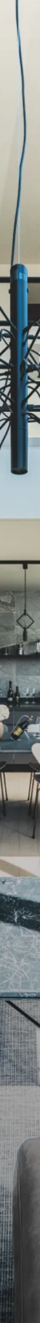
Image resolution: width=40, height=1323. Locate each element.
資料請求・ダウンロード (25, 1320)
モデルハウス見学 (8, 1320)
